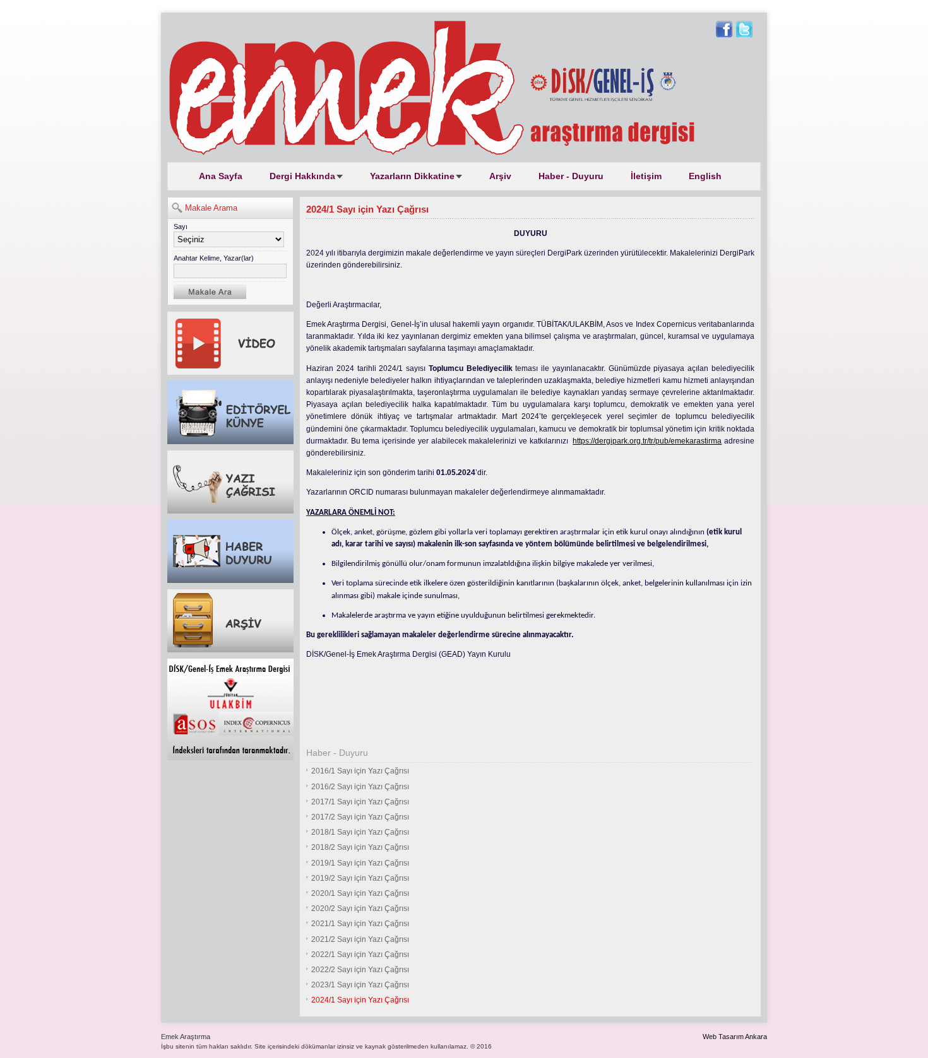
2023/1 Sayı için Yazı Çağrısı (360, 984)
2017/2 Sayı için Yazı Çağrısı (360, 817)
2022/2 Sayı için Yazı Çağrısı (360, 969)
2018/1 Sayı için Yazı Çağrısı (360, 832)
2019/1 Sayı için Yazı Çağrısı (360, 863)
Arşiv (500, 176)
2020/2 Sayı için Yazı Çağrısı (360, 908)
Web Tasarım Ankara (735, 1036)
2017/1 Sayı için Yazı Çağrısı (360, 801)
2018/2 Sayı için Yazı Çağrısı (360, 847)
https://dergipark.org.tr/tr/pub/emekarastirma (647, 441)
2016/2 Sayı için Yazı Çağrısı (360, 786)
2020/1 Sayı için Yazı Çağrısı (360, 893)
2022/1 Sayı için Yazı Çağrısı (360, 954)
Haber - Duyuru (571, 176)
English (705, 176)
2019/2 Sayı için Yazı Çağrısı (360, 878)
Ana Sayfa (220, 176)
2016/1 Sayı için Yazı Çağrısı (360, 771)
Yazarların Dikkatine (412, 176)
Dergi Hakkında (302, 176)
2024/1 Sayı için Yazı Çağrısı (360, 1000)
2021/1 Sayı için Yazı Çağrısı (360, 923)
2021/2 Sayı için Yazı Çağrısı (360, 939)
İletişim (646, 176)
